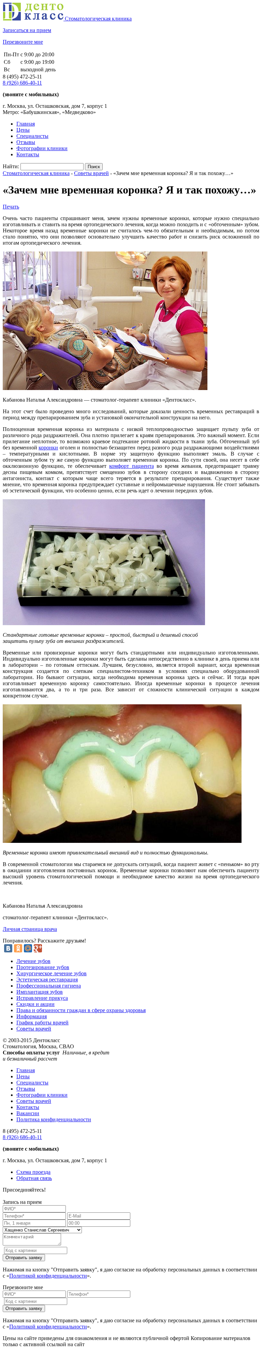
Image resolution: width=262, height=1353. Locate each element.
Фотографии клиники (42, 148)
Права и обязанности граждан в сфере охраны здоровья (81, 1010)
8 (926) (22, 83)
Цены (23, 130)
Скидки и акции (35, 1004)
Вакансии (27, 1113)
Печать (11, 207)
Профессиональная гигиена (48, 986)
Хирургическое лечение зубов (51, 973)
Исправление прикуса (42, 998)
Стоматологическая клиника (36, 173)
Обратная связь (34, 1178)
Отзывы (25, 142)
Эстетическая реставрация (47, 979)
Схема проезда (33, 1172)
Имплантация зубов (39, 992)
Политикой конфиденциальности (48, 1276)
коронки (48, 447)
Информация (31, 1016)
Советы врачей (91, 173)
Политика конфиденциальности (53, 1119)
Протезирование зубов (42, 967)
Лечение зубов (33, 961)
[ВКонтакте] (8, 948)
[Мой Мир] (28, 948)
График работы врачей (42, 1022)
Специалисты (32, 136)
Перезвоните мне (23, 42)
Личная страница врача (30, 929)
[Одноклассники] (18, 948)
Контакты (27, 154)
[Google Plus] (38, 948)
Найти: (11, 166)
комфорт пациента (131, 466)
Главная (25, 124)
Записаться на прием (27, 30)
